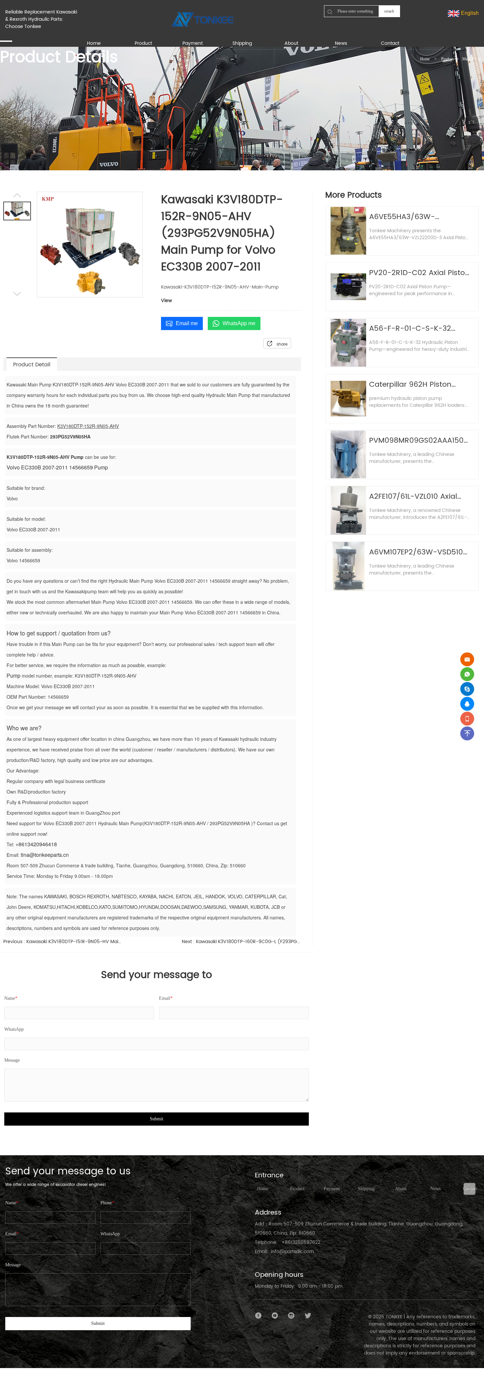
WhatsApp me (239, 323)
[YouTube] (275, 1316)
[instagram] (291, 1316)
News (435, 1188)
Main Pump (471, 59)
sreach (389, 11)
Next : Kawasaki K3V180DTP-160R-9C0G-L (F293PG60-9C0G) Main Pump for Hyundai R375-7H (241, 941)
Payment (332, 1188)
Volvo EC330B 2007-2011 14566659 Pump (57, 467)
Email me (187, 323)
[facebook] (258, 1316)
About (401, 1188)
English (469, 12)
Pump (13, 675)
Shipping (366, 1188)
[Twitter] (308, 1316)
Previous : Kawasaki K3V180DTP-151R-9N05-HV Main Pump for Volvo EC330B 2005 (62, 941)
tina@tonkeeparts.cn (45, 854)
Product (447, 59)
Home (425, 59)
